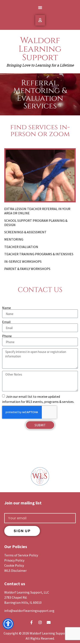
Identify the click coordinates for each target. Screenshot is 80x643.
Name (6, 307)
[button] (40, 7)
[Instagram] (40, 622)
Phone (7, 336)
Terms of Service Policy (21, 555)
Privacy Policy (14, 560)
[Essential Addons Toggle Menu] (40, 20)
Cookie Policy (14, 565)
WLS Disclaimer (15, 570)
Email (6, 322)
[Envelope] (49, 622)
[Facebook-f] (31, 622)
